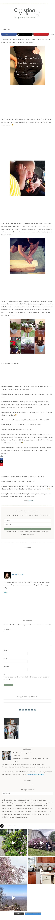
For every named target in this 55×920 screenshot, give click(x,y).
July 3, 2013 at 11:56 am (17, 574)
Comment (7, 629)
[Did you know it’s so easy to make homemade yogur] (41, 870)
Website (6, 666)
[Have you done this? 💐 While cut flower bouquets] (41, 842)
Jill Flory (14, 572)
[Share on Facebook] (1, 459)
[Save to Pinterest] (1, 464)
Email (6, 658)
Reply (6, 592)
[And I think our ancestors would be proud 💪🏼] (13, 870)
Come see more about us (35, 774)
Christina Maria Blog (27, 13)
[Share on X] (1, 461)
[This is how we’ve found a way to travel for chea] (13, 897)
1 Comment (28, 502)
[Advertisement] (18, 94)
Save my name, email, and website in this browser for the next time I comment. (27, 678)
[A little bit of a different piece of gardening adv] (13, 842)
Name (6, 650)
